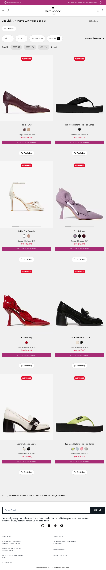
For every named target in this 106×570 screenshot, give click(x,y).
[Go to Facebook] (49, 526)
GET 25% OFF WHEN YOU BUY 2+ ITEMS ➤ (53, 2)
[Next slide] (100, 2)
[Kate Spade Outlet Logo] (53, 11)
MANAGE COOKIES (59, 549)
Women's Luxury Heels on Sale (20, 496)
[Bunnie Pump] (79, 194)
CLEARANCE (26, 59)
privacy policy (17, 521)
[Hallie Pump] (26, 88)
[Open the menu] (3, 10)
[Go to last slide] (5, 2)
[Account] (8, 10)
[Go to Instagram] (42, 526)
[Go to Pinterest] (55, 526)
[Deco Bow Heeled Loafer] (79, 301)
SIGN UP (97, 510)
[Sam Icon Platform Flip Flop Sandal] (79, 88)
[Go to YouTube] (61, 526)
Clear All (5, 47)
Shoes (4, 496)
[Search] (98, 11)
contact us (31, 521)
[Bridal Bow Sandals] (26, 194)
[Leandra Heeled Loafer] (26, 407)
